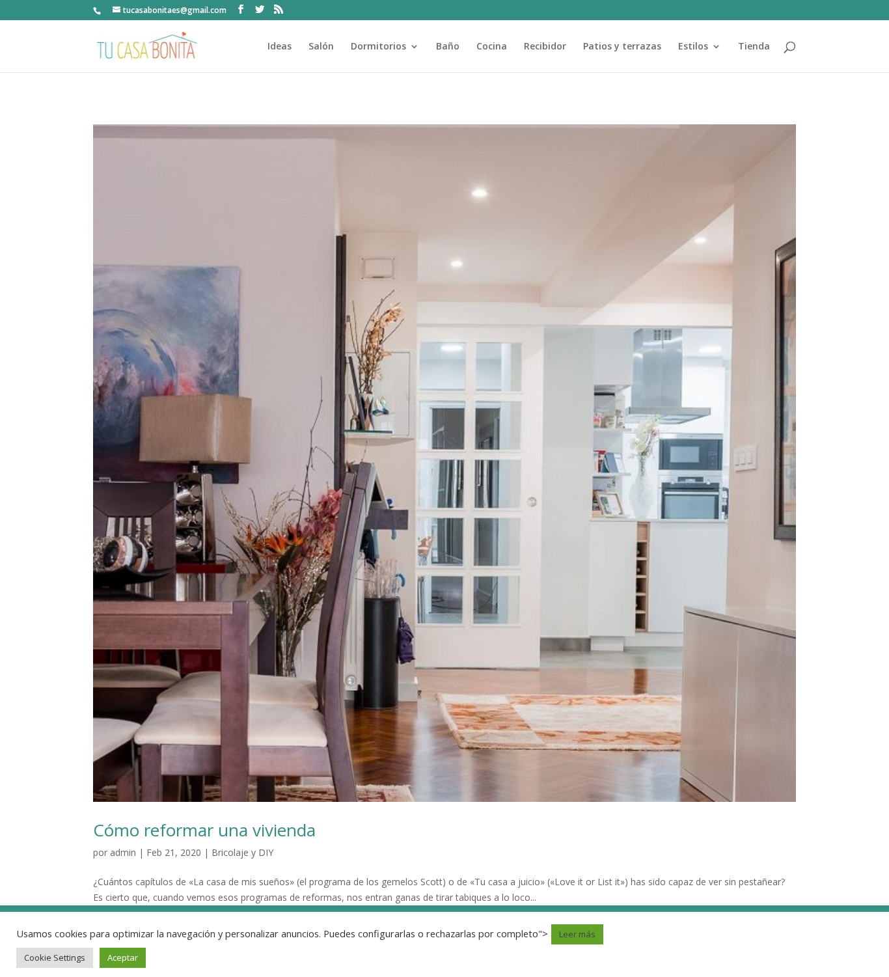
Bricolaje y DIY (242, 852)
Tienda (754, 47)
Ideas (279, 47)
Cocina (491, 47)
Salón (321, 47)
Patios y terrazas (622, 47)
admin (123, 852)
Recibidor (545, 47)
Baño (447, 47)
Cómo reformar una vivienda (204, 830)
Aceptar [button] (122, 957)
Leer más (577, 934)
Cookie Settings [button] (54, 957)
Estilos (693, 47)
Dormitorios (378, 47)
